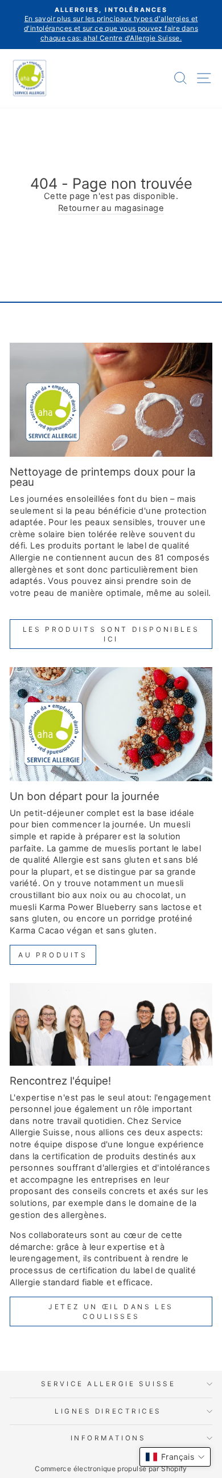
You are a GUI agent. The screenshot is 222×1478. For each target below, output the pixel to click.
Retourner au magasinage (111, 208)
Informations (108, 1438)
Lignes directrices (108, 1411)
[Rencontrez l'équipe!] (111, 1024)
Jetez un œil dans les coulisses (111, 1311)
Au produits (53, 955)
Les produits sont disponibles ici (111, 634)
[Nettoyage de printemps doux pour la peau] (111, 400)
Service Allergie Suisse (108, 1384)
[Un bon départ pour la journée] (111, 724)
